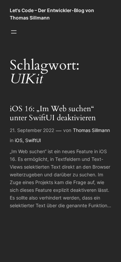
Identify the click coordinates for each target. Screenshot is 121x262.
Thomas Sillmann (91, 130)
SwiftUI (33, 140)
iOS (19, 140)
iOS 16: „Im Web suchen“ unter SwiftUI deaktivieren (53, 113)
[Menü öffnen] (14, 32)
